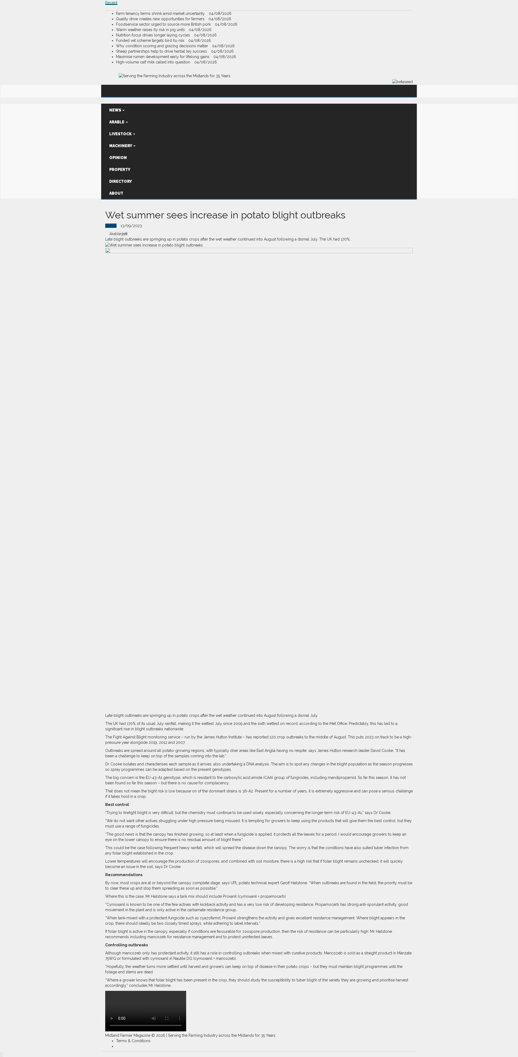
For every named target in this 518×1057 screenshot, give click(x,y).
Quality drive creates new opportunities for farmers (161, 19)
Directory (120, 181)
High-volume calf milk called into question (153, 62)
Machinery (121, 146)
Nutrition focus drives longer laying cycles (153, 35)
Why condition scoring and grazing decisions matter (162, 46)
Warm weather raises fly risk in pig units (151, 30)
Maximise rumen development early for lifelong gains (163, 57)
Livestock (120, 134)
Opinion (118, 158)
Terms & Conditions (133, 1041)
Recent (111, 3)
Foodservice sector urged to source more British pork (164, 24)
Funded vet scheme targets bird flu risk (150, 40)
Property (119, 169)
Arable (117, 122)
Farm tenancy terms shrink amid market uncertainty (161, 13)
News (115, 110)
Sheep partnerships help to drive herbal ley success (162, 51)
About (116, 193)
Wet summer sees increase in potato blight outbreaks (225, 215)
